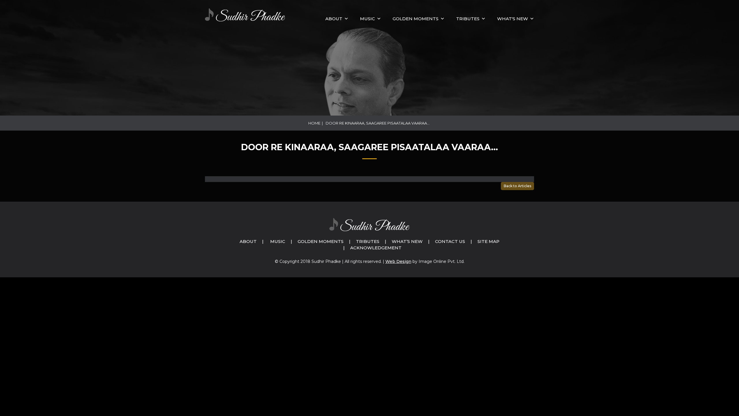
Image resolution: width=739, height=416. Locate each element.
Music (277, 241)
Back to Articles (517, 186)
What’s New (407, 241)
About (333, 18)
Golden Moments (321, 241)
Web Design (398, 261)
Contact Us (450, 241)
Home (314, 123)
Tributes (467, 18)
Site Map (488, 241)
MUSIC (367, 18)
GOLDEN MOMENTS (415, 18)
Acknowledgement (376, 247)
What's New (512, 18)
